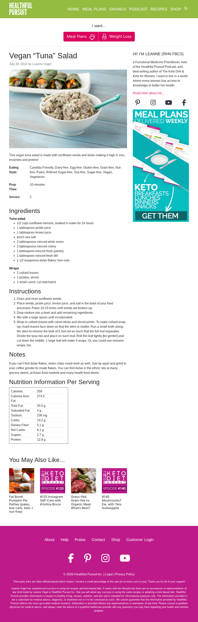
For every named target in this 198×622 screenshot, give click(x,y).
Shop (175, 9)
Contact (98, 540)
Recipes (159, 9)
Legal (109, 574)
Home (73, 9)
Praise (80, 540)
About (49, 540)
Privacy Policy (125, 574)
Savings (117, 9)
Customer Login (140, 540)
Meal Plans (94, 9)
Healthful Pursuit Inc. (88, 574)
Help (64, 540)
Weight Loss (119, 36)
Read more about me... (148, 93)
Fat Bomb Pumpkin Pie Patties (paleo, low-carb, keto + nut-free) (21, 504)
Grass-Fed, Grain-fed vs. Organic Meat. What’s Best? (81, 502)
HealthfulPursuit (20, 9)
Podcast (138, 9)
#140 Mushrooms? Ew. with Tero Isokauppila (112, 502)
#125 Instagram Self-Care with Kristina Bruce (51, 500)
